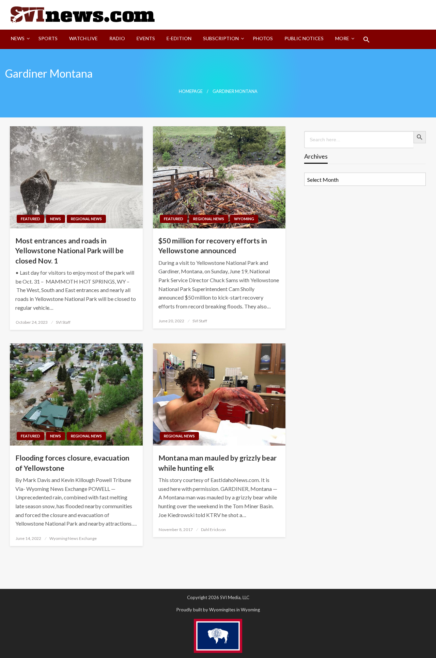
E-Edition (179, 38)
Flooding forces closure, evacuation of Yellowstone (72, 462)
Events (146, 38)
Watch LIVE (83, 38)
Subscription (221, 38)
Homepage (191, 91)
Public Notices (304, 38)
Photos (263, 38)
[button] (366, 39)
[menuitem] (19, 39)
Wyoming (244, 218)
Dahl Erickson (213, 529)
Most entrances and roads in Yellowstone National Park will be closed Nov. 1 (69, 250)
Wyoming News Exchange (73, 538)
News (18, 38)
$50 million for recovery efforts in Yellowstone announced (212, 245)
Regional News (86, 218)
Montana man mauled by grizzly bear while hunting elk (217, 462)
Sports (48, 38)
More (342, 38)
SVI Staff (63, 322)
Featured (30, 218)
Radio (117, 38)
